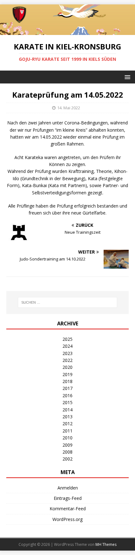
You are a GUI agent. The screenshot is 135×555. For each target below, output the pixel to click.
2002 (67, 459)
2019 (67, 374)
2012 (67, 423)
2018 (67, 381)
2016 (67, 395)
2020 (67, 367)
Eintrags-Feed (68, 498)
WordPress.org (67, 519)
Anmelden (67, 488)
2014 (67, 410)
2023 (67, 353)
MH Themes (105, 544)
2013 (67, 417)
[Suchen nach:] (68, 302)
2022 (67, 360)
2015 (67, 402)
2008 (67, 452)
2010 (67, 438)
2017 (67, 388)
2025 (67, 339)
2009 (67, 445)
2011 (67, 431)
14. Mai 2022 (68, 108)
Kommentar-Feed (68, 509)
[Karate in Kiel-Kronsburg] (67, 31)
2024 (67, 346)
